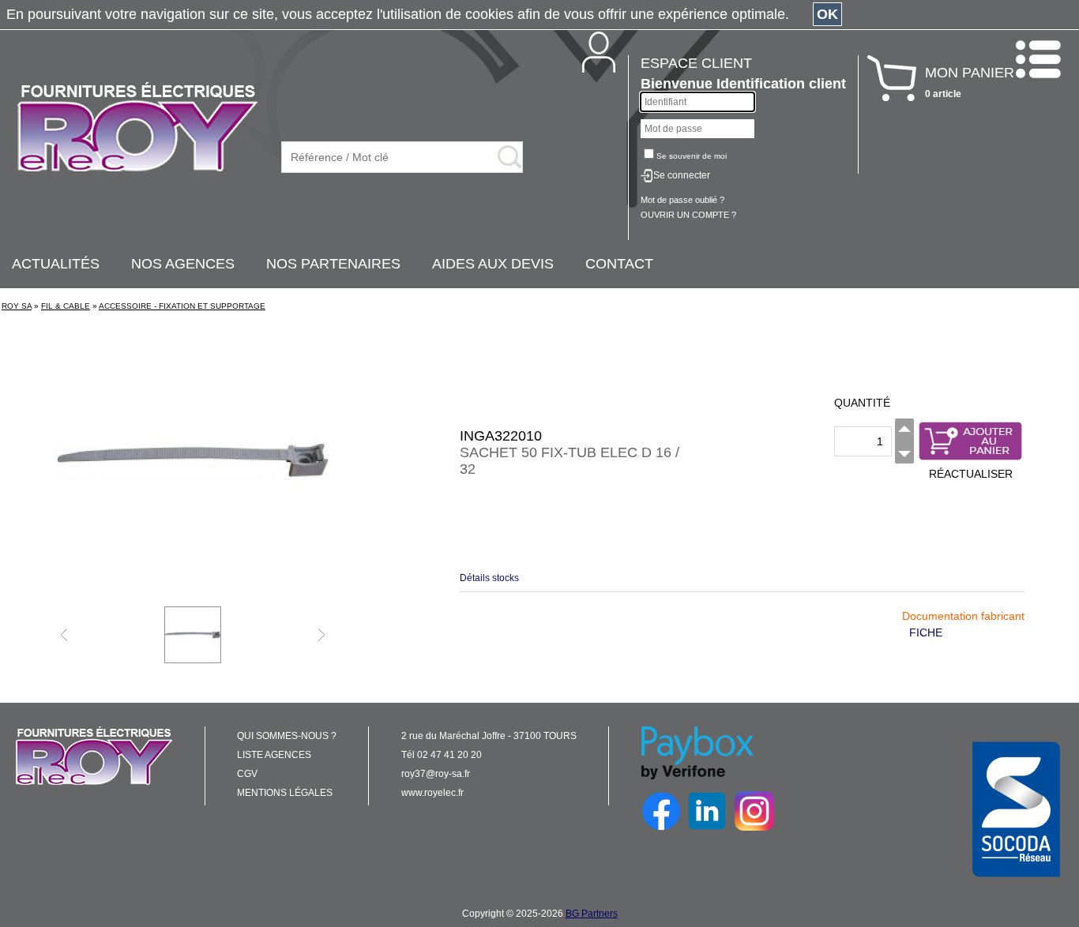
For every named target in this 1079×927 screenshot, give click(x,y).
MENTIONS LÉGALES (285, 792)
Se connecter (681, 175)
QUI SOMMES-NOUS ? (286, 735)
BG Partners (592, 913)
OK (827, 14)
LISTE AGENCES (274, 754)
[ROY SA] (137, 128)
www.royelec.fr (432, 792)
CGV (247, 773)
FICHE (925, 632)
